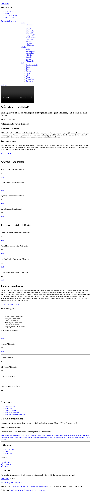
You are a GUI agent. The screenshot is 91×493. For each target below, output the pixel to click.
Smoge (74, 437)
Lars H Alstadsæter (16, 490)
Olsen (47, 437)
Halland (66, 435)
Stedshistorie (9, 17)
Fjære (44, 435)
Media (23, 47)
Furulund (50, 435)
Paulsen (52, 437)
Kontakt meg (5, 462)
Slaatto (63, 437)
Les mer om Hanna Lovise (10, 304)
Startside (4, 21)
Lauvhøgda (18, 437)
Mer (2, 177)
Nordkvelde (35, 437)
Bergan (12, 435)
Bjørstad (18, 435)
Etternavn (8, 408)
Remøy (58, 437)
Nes (29, 437)
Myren (7, 13)
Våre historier (5, 466)
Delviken (33, 435)
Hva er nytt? (9, 449)
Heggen (72, 435)
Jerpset (3, 437)
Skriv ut (3, 85)
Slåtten (68, 437)
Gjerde (56, 435)
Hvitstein (79, 435)
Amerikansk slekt (11, 15)
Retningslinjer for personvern (34, 490)
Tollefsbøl (80, 437)
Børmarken (25, 435)
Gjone (61, 435)
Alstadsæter (5, 4)
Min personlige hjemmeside (15, 414)
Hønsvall (85, 435)
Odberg (42, 437)
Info (22, 63)
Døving (39, 435)
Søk (8, 21)
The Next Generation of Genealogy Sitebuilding (30, 486)
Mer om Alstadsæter (12, 412)
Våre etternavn (6, 464)
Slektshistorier (10, 406)
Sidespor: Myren (11, 410)
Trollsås (87, 437)
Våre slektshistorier (7, 153)
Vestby (3, 439)
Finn (23, 23)
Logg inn (14, 21)
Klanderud (10, 437)
